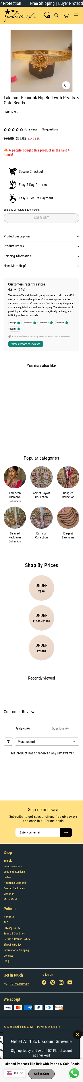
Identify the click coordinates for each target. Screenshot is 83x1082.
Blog (6, 961)
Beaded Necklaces (14, 888)
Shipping (8, 209)
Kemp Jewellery (13, 866)
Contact (8, 955)
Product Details (14, 246)
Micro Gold (10, 899)
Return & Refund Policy (17, 939)
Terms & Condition (14, 933)
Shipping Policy (12, 944)
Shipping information (17, 256)
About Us (9, 917)
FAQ (6, 922)
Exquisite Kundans (14, 871)
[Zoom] (66, 85)
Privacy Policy (12, 928)
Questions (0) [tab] (60, 728)
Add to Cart (41, 1074)
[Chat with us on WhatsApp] (74, 1073)
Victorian (9, 894)
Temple (8, 860)
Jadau (7, 877)
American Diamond (15, 882)
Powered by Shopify (48, 1026)
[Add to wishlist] (10, 379)
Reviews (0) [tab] (22, 728)
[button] (14, 129)
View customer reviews (25, 344)
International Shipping (16, 950)
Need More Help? (15, 266)
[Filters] (8, 742)
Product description (17, 236)
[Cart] (66, 15)
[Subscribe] (66, 832)
